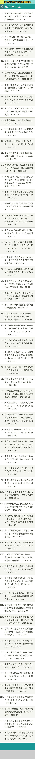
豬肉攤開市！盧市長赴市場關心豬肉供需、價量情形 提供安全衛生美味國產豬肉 (17, 52)
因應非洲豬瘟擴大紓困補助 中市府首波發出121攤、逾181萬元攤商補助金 (17, 296)
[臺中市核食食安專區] (17, 2)
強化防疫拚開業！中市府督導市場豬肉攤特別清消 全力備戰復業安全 (17, 207)
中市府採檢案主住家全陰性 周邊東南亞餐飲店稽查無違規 (17, 195)
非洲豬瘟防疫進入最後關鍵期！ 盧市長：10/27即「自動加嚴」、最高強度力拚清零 (17, 316)
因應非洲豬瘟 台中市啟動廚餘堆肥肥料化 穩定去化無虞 (16, 545)
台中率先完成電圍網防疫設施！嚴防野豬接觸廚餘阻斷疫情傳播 (17, 272)
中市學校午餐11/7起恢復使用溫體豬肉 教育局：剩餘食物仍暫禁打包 (17, 100)
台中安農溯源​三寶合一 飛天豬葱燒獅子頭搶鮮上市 (16, 665)
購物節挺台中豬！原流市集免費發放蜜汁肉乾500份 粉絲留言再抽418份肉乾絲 (17, 168)
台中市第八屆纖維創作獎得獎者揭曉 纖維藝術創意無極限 (16, 676)
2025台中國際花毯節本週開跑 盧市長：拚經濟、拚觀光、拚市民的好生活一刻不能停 (18, 246)
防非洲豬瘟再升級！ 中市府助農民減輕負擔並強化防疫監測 (17, 132)
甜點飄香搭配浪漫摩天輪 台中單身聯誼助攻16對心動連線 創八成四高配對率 (16, 724)
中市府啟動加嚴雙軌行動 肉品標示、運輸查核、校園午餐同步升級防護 (17, 88)
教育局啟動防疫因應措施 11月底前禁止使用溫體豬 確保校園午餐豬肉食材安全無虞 (16, 620)
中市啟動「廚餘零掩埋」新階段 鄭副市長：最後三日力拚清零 (17, 233)
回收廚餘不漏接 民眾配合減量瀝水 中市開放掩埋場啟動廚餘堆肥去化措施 (16, 596)
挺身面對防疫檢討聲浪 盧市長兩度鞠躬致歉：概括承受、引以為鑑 (17, 156)
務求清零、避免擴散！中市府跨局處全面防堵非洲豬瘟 (17, 432)
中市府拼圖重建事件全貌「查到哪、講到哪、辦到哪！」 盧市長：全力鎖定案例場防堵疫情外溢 (17, 445)
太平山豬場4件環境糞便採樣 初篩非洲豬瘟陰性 (17, 306)
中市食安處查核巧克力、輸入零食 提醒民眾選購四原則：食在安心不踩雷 (16, 712)
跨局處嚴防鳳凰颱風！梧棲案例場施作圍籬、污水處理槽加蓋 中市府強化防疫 (17, 16)
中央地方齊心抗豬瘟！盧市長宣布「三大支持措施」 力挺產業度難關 (17, 370)
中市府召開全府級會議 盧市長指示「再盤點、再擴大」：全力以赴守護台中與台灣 (17, 284)
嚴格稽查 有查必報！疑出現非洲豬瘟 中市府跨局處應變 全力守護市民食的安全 (16, 608)
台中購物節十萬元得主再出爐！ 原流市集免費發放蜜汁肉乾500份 (17, 40)
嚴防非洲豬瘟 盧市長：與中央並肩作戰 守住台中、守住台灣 (17, 471)
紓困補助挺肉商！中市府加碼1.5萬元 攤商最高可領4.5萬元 (17, 382)
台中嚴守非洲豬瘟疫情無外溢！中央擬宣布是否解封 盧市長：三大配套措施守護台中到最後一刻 (17, 220)
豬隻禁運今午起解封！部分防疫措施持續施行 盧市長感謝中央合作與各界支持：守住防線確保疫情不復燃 (17, 181)
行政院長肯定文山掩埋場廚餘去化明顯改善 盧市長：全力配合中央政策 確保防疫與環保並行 (17, 419)
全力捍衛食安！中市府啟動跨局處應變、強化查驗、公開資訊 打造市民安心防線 (16, 736)
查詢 (33, 2)
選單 (2, 2)
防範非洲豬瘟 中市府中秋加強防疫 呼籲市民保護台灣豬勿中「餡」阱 (16, 655)
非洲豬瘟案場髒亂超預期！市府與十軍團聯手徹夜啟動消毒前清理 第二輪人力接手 (17, 394)
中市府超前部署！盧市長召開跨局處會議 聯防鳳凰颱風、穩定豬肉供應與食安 (17, 28)
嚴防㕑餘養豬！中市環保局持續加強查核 (17, 121)
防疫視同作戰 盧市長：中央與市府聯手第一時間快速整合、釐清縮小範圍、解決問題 (16, 557)
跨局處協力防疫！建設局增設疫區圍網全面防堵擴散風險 (17, 406)
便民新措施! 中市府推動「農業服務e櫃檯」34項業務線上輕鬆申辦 (16, 569)
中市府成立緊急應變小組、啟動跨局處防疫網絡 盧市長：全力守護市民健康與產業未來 (16, 582)
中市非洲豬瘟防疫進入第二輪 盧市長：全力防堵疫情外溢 (17, 483)
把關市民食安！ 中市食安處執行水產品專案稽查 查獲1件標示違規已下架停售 (16, 688)
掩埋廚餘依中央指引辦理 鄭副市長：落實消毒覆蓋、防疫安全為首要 (16, 495)
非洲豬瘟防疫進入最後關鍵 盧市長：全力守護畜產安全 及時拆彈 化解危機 (17, 260)
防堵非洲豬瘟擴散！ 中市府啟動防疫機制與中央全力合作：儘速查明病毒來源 (16, 632)
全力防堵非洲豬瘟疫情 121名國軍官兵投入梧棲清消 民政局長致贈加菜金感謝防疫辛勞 (17, 356)
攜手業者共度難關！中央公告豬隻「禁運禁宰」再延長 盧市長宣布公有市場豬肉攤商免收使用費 (16, 520)
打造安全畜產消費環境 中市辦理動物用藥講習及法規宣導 (16, 700)
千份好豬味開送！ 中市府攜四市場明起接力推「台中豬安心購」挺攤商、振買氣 (17, 64)
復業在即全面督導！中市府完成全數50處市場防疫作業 (17, 144)
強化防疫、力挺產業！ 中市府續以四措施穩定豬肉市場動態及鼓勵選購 (17, 111)
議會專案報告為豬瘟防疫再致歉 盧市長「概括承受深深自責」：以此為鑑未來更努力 (17, 76)
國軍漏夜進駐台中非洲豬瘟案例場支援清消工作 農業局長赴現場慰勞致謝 (17, 343)
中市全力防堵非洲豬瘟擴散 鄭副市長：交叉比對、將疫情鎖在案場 (17, 459)
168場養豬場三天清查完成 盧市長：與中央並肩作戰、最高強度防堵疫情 (16, 507)
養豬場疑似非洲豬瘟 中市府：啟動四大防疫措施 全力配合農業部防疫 (16, 644)
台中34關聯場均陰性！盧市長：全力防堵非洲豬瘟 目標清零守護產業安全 (16, 534)
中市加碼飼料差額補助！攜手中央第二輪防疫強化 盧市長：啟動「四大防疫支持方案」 (17, 330)
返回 (2, 6)
